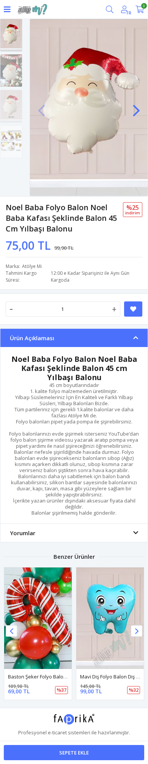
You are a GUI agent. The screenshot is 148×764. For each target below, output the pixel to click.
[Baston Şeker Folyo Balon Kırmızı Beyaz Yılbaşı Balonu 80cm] (38, 618)
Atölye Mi (32, 266)
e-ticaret (57, 732)
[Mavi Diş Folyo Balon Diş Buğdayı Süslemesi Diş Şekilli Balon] (110, 618)
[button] (136, 106)
